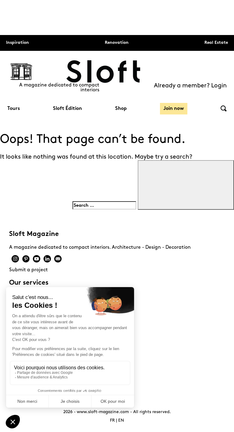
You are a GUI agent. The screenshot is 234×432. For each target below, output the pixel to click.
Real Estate (216, 42)
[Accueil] (103, 71)
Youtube (36, 258)
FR (112, 420)
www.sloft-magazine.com (103, 412)
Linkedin (47, 258)
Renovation (117, 42)
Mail (57, 258)
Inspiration (17, 42)
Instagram (15, 258)
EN (121, 420)
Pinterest (25, 258)
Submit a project (28, 270)
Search (224, 108)
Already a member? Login (190, 86)
